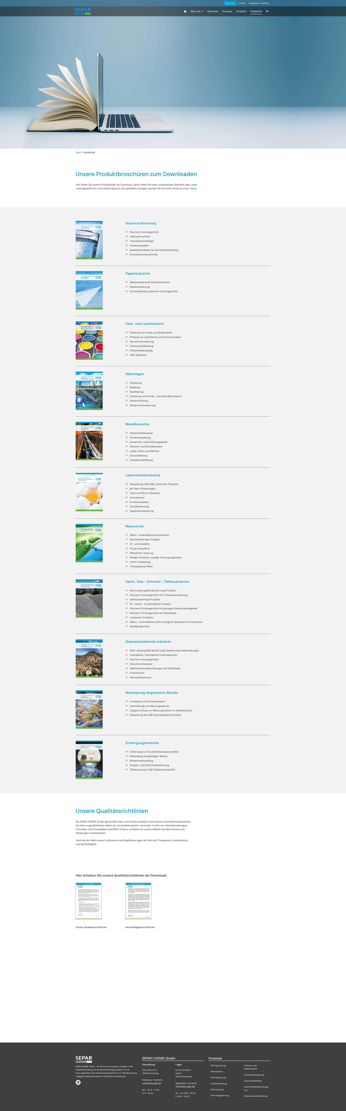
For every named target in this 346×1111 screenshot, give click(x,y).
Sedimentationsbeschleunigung (256, 1088)
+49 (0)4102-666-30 (151, 1083)
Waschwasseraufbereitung (255, 1096)
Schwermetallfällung (253, 1081)
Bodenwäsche (217, 1071)
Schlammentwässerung (254, 1075)
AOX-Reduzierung (218, 1065)
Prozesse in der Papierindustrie (250, 1067)
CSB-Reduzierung (218, 1077)
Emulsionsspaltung (219, 1083)
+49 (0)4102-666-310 (185, 1086)
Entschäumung (217, 1089)
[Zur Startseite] (82, 11)
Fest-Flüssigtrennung (220, 1095)
